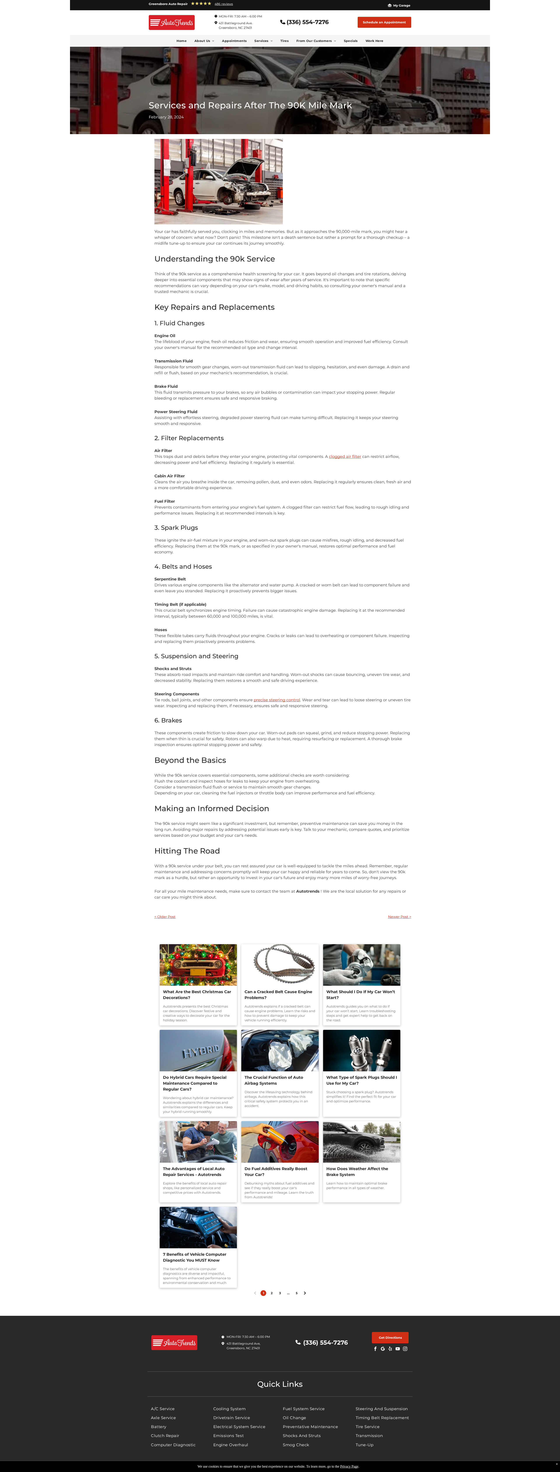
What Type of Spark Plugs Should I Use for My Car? (361, 1080)
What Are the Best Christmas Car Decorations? (197, 994)
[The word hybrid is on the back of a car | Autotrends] (198, 1050)
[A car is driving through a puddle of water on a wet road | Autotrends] (361, 1142)
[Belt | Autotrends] (279, 965)
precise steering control (277, 700)
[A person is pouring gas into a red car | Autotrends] (279, 1142)
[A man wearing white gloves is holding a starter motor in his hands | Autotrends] (361, 965)
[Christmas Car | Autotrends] (198, 965)
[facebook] (375, 1349)
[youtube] (397, 1349)
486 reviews (224, 4)
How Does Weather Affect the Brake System (357, 1171)
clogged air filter (345, 456)
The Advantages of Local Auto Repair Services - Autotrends (194, 1171)
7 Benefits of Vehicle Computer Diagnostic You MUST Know (194, 1257)
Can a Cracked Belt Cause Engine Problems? (278, 994)
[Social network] (383, 1349)
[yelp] (390, 1349)
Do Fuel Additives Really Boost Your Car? (276, 1171)
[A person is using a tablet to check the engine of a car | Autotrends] (198, 1227)
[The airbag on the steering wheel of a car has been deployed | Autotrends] (279, 1050)
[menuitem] (182, 41)
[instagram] (405, 1349)
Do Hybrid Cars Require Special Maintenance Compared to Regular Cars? (194, 1083)
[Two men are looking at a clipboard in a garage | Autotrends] (198, 1142)
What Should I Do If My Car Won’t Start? (360, 994)
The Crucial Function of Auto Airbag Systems (274, 1080)
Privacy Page (349, 1466)
